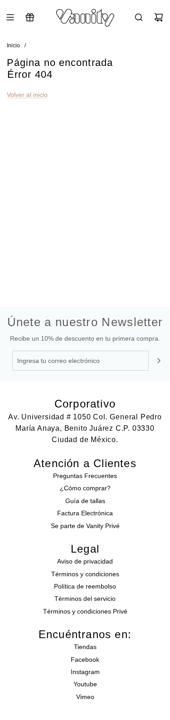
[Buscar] (139, 17)
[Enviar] (159, 361)
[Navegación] (10, 17)
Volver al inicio (27, 94)
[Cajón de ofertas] (30, 17)
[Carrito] (159, 17)
